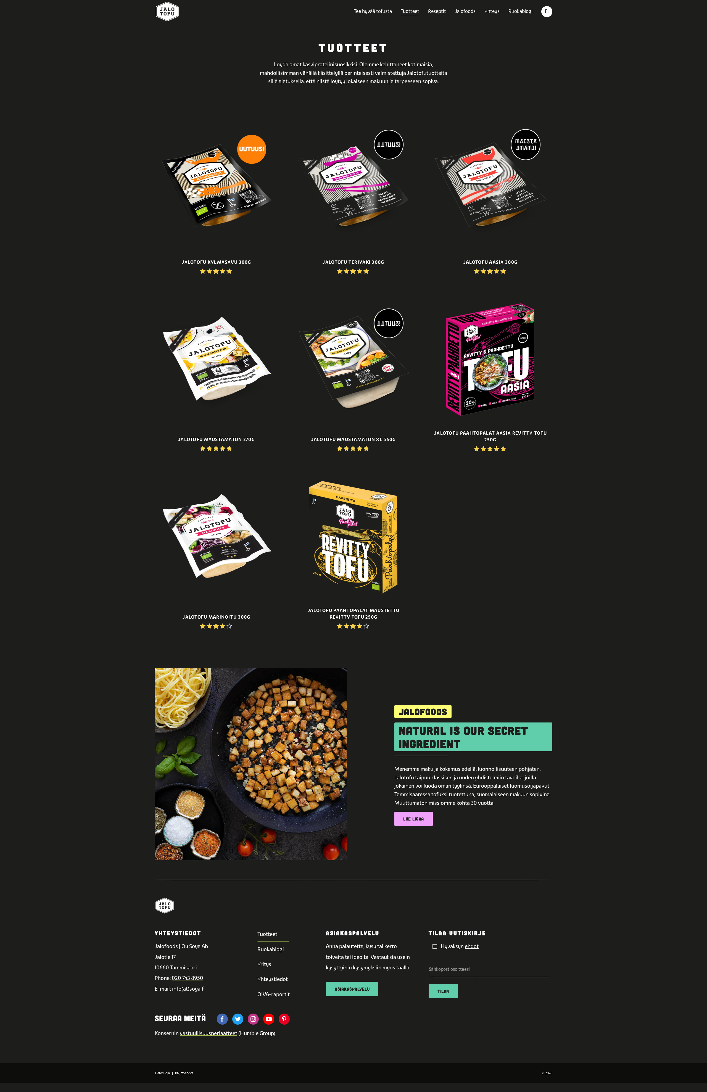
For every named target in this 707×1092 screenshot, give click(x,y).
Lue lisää (413, 818)
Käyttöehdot (184, 1073)
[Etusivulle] (167, 12)
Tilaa (443, 991)
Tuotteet (410, 11)
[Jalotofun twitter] (237, 1019)
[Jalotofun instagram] (253, 1019)
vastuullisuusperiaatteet (208, 1033)
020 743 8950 (187, 978)
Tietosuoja (162, 1073)
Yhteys (492, 11)
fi (547, 11)
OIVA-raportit (273, 994)
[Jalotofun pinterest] (284, 1019)
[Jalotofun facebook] (222, 1019)
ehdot (472, 946)
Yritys (264, 964)
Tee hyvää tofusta (373, 11)
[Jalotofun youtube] (268, 1019)
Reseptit (437, 11)
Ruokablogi (520, 11)
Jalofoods (465, 11)
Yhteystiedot (272, 979)
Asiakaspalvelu (352, 988)
